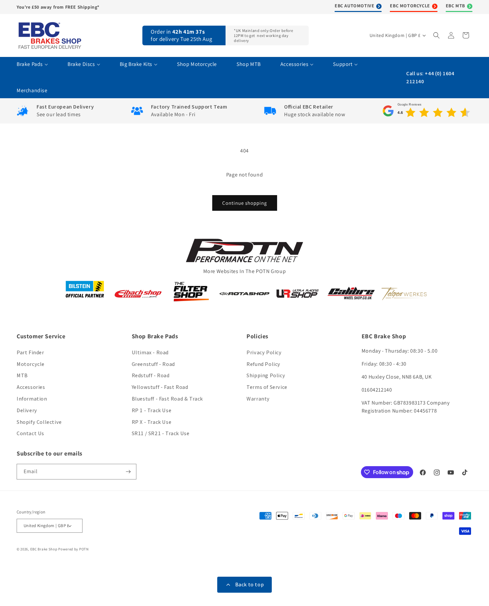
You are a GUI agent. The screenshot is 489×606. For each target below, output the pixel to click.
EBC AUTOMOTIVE (354, 6)
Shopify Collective (39, 422)
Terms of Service (266, 387)
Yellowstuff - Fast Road (160, 387)
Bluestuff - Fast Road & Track (167, 398)
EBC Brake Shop (44, 549)
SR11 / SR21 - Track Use (161, 433)
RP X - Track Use (152, 422)
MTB (22, 375)
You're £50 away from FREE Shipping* (58, 7)
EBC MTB (455, 6)
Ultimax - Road (150, 352)
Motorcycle (31, 364)
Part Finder (30, 352)
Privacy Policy (263, 352)
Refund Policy (263, 364)
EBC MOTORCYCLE (410, 6)
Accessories (31, 387)
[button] (437, 35)
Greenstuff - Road (153, 364)
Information (32, 398)
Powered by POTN (73, 549)
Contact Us (30, 433)
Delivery (27, 410)
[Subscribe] (128, 471)
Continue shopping (244, 203)
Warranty (258, 398)
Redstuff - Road (151, 375)
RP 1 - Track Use (152, 410)
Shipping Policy (265, 375)
